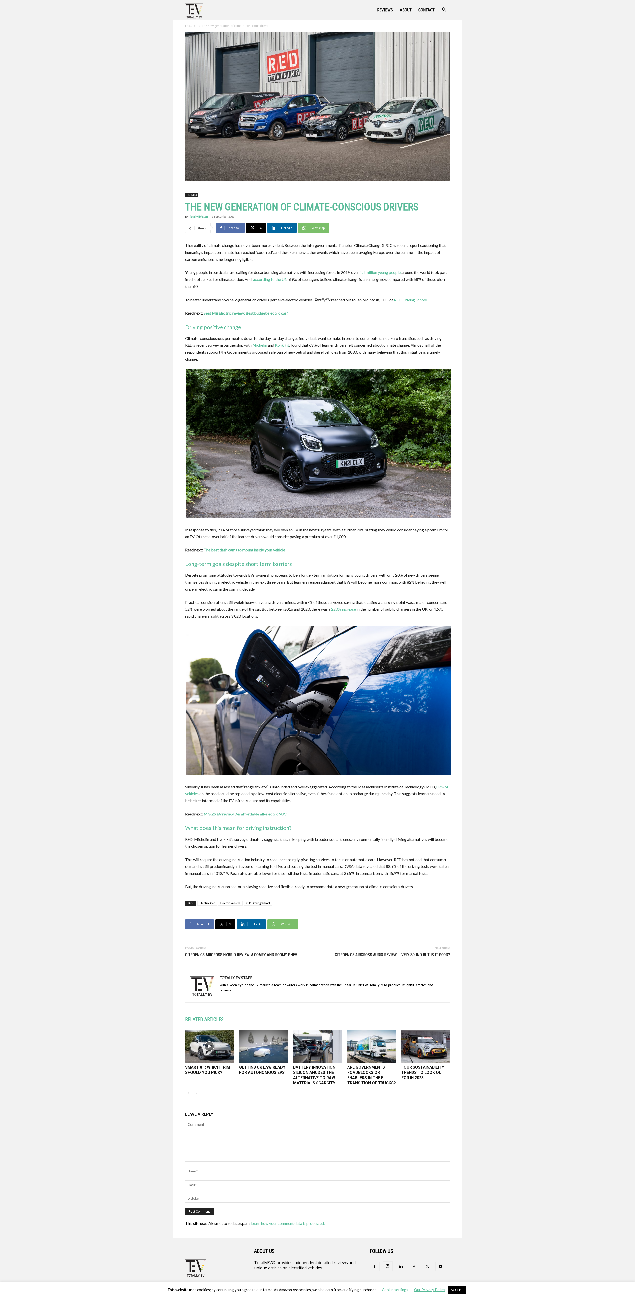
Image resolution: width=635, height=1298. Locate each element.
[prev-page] (188, 1093)
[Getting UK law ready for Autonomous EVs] (263, 1046)
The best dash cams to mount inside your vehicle (244, 549)
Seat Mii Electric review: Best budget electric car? (246, 313)
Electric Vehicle (230, 903)
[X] (427, 1266)
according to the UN (270, 279)
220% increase (343, 609)
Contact (426, 9)
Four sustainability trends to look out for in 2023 (422, 1072)
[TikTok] (414, 1266)
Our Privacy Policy (429, 1289)
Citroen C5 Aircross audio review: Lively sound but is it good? (392, 954)
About (406, 9)
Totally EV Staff (199, 216)
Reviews (385, 9)
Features (191, 26)
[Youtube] (440, 1266)
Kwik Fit (282, 345)
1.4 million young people (380, 272)
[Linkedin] (401, 1266)
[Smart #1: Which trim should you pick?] (209, 1046)
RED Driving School (410, 299)
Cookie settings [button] (395, 1289)
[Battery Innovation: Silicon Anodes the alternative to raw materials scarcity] (317, 1046)
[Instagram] (388, 1266)
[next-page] (196, 1093)
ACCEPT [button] (457, 1290)
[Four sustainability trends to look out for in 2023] (425, 1046)
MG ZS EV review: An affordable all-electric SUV (245, 814)
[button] (444, 10)
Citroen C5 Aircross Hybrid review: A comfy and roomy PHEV (241, 954)
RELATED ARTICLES (204, 1019)
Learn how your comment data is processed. (288, 1223)
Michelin (259, 345)
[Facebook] (375, 1266)
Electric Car (207, 903)
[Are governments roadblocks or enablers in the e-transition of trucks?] (371, 1046)
